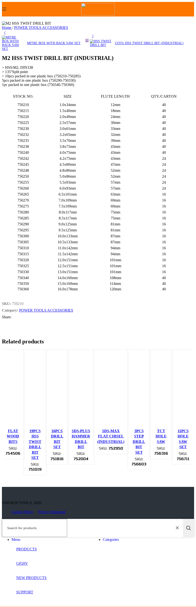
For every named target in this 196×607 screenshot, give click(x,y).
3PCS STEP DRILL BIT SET (139, 441)
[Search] (188, 528)
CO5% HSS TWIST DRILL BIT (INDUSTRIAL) (149, 43)
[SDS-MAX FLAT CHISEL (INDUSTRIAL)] (110, 389)
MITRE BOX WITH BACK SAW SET (54, 43)
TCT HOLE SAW (161, 436)
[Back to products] (87, 40)
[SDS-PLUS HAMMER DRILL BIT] (81, 389)
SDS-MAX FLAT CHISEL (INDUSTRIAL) (110, 436)
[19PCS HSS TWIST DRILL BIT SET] (34, 389)
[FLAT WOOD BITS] (12, 389)
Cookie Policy (22, 512)
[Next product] (93, 36)
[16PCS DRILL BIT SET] (57, 389)
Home (7, 28)
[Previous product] (5, 33)
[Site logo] (98, 14)
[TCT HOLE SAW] (160, 389)
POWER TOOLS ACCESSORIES (41, 28)
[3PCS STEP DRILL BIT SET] (138, 389)
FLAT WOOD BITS (13, 436)
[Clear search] (178, 528)
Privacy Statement (51, 512)
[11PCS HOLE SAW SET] (183, 389)
